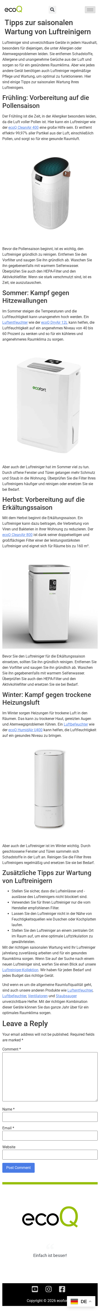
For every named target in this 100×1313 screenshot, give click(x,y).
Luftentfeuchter (15, 322)
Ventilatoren (38, 996)
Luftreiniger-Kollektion (20, 970)
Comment (11, 1049)
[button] (52, 10)
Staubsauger (66, 996)
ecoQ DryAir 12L (54, 322)
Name (8, 1109)
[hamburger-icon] (90, 9)
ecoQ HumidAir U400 (25, 730)
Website (8, 1147)
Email (8, 1128)
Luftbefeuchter (76, 724)
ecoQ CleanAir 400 (23, 127)
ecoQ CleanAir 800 (17, 535)
